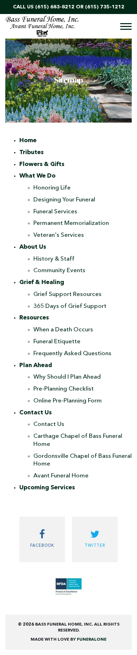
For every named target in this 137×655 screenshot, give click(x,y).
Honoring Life (52, 188)
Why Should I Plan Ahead (67, 377)
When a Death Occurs (63, 330)
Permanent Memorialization (71, 223)
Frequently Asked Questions (72, 354)
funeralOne (91, 639)
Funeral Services (55, 212)
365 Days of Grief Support (69, 306)
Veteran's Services (58, 235)
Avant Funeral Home (61, 476)
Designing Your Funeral (64, 200)
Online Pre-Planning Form (67, 401)
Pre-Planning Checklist (63, 389)
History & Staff (53, 259)
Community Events (59, 271)
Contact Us (48, 424)
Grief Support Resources (67, 294)
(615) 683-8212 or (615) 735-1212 (79, 7)
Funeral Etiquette (56, 342)
